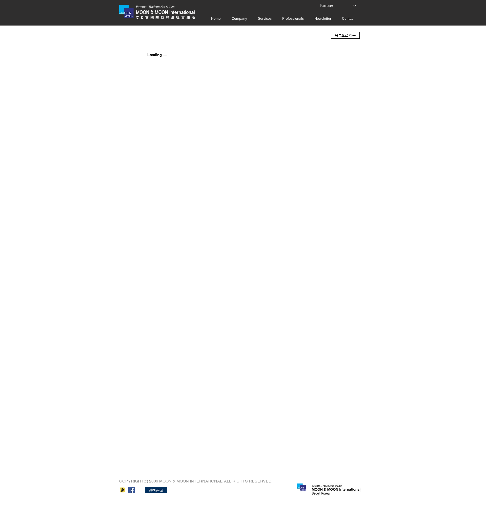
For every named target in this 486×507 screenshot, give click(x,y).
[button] (156, 490)
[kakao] (122, 490)
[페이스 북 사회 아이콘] (131, 490)
